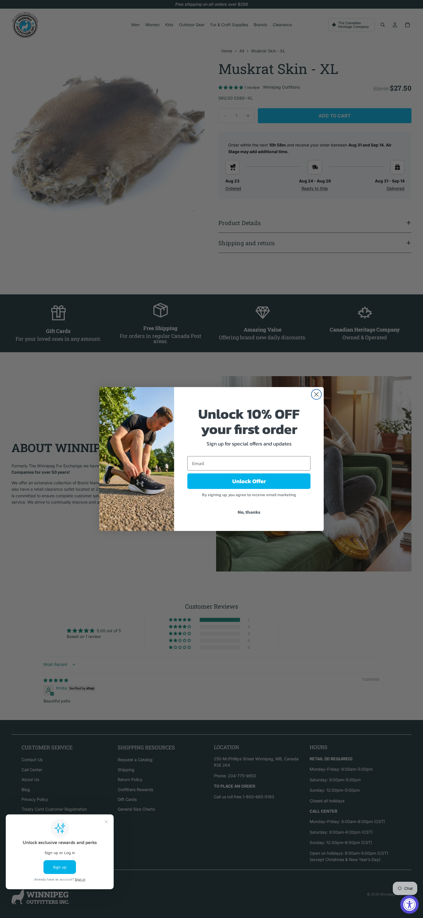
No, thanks (249, 511)
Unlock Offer (249, 481)
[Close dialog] (316, 394)
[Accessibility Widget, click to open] (409, 904)
